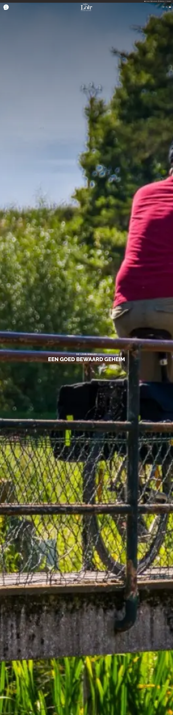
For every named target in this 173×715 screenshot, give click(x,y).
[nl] (170, 7)
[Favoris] (163, 7)
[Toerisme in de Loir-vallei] (86, 7)
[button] (167, 7)
